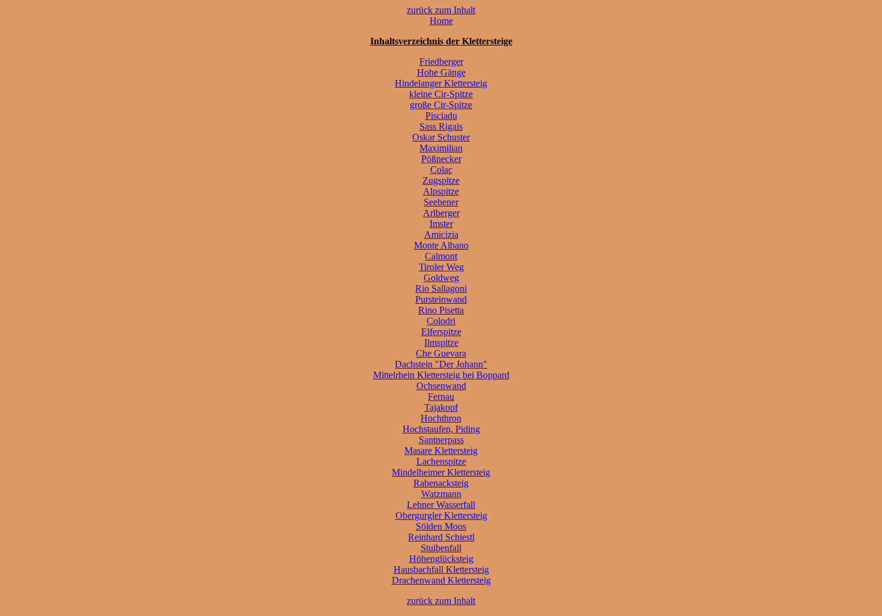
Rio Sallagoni (441, 288)
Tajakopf (441, 407)
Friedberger (441, 61)
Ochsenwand (441, 386)
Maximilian (441, 148)
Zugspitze (441, 180)
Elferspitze (441, 332)
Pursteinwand (441, 299)
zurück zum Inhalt (441, 10)
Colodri (441, 321)
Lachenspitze (441, 461)
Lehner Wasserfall (441, 505)
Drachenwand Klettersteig (441, 580)
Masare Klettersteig (441, 450)
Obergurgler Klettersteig (441, 515)
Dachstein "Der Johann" (441, 364)
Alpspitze (441, 191)
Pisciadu (441, 115)
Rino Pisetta (441, 310)
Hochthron (441, 418)
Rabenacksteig (441, 483)
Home (441, 21)
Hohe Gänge (441, 72)
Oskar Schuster (441, 137)
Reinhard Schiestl (441, 537)
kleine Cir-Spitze (441, 94)
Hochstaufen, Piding (441, 429)
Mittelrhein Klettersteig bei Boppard (441, 375)
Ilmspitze (441, 342)
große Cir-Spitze (441, 105)
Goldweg (441, 278)
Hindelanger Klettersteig (441, 83)
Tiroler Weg (441, 267)
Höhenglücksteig (441, 559)
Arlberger (441, 213)
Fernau (441, 396)
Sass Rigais (441, 126)
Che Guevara (441, 353)
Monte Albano (441, 245)
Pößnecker (441, 159)
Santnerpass (441, 440)
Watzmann (441, 494)
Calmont (441, 256)
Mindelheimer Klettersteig (441, 472)
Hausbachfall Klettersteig (441, 569)
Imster (441, 224)
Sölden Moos (441, 526)
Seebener (441, 202)
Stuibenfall (441, 548)
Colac (441, 170)
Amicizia (441, 234)
